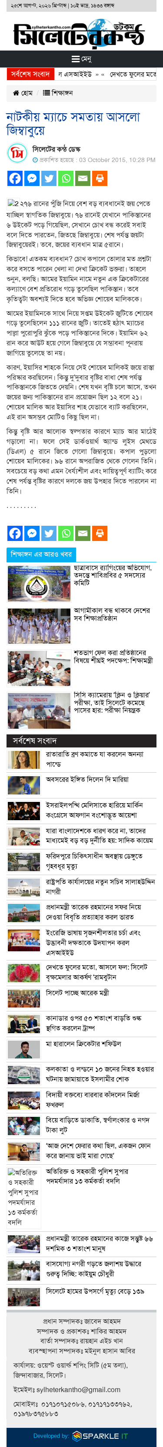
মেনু (85, 58)
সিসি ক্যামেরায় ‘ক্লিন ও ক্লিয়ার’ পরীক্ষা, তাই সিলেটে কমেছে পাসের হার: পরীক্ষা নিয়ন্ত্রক (112, 703)
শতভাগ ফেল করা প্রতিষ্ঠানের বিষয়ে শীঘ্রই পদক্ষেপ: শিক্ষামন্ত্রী (113, 657)
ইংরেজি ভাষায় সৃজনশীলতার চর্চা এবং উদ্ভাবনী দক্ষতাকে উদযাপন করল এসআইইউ (93, 943)
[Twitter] (49, 178)
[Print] (99, 178)
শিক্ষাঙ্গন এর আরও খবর (41, 554)
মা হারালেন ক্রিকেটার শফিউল (83, 1044)
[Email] (82, 178)
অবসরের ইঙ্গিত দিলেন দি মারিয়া (87, 779)
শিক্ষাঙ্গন (61, 93)
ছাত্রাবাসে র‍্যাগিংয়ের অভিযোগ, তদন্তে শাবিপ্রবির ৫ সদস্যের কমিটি (113, 576)
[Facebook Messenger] (32, 178)
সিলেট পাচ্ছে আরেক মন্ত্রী (77, 993)
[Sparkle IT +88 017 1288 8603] (100, 1436)
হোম (26, 93)
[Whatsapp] (65, 178)
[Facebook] (15, 178)
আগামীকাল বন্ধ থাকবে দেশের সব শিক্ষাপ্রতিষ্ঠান (112, 614)
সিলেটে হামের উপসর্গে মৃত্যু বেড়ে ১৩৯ (95, 1291)
